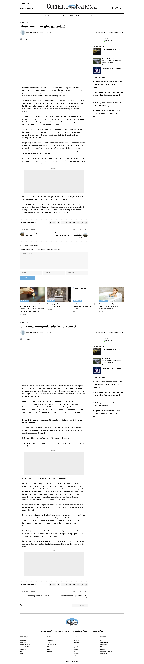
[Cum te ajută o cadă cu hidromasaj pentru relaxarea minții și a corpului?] (111, 294)
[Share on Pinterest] (109, 32)
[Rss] (119, 7)
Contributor (33, 32)
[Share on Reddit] (70, 222)
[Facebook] (112, 7)
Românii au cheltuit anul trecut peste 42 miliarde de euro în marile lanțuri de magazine (107, 85)
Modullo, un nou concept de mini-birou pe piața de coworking (108, 104)
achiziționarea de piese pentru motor (46, 199)
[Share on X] (107, 32)
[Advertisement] (54, 181)
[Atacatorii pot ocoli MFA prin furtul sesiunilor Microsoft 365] (97, 70)
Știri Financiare (100, 78)
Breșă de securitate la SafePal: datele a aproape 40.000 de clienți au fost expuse (113, 51)
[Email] (117, 32)
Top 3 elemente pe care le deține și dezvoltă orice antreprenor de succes (85, 306)
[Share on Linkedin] (115, 32)
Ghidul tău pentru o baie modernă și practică (55, 305)
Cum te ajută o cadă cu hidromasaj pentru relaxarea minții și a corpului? (110, 306)
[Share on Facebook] (104, 32)
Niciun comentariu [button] (80, 605)
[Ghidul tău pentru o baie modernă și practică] (59, 294)
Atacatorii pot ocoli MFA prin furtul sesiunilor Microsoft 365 (111, 69)
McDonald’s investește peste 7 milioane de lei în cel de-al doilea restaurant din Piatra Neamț (108, 95)
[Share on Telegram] (74, 222)
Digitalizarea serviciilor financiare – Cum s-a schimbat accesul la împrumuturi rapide (108, 113)
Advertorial (24, 22)
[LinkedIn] (117, 7)
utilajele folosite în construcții (40, 401)
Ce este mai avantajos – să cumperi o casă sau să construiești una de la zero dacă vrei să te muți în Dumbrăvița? (32, 307)
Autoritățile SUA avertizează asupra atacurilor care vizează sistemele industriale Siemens (112, 60)
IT (104, 55)
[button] (31, 3)
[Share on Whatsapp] (112, 32)
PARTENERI (104, 637)
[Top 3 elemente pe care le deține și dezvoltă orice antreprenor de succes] (85, 294)
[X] (114, 7)
